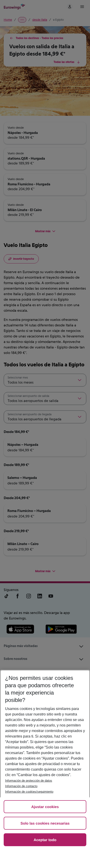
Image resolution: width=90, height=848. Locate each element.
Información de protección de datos (28, 780)
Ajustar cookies (45, 807)
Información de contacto (21, 786)
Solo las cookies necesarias (45, 823)
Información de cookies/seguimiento (29, 791)
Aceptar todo (45, 840)
